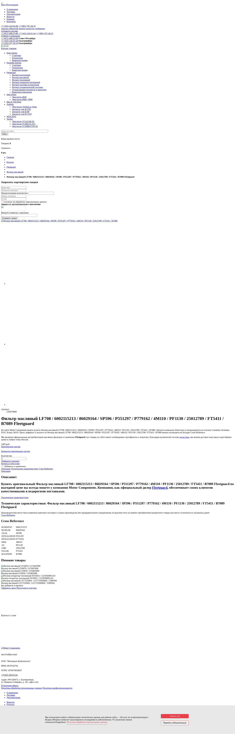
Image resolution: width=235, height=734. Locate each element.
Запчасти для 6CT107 (22, 114)
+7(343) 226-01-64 (9, 675)
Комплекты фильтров (22, 92)
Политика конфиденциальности (57, 688)
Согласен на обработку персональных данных (25, 202)
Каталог (10, 162)
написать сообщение (35, 28)
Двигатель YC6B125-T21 (23, 124)
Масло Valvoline (14, 102)
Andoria (10, 104)
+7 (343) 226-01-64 (27, 33)
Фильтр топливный (21, 80)
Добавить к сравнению (15, 466)
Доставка (11, 12)
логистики (184, 437)
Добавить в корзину (10, 461)
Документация (13, 14)
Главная (10, 157)
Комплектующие (20, 60)
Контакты (11, 21)
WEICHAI (11, 116)
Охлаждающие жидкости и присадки (29, 90)
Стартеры (16, 55)
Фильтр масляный (20, 77)
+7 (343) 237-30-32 (9, 43)
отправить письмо (9, 31)
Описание (5, 469)
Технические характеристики (24, 469)
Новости (11, 16)
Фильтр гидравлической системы (27, 87)
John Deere (11, 94)
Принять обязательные (174, 723)
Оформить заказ (8, 588)
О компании (12, 9)
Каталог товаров (8, 48)
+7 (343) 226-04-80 (9, 26)
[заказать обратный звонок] (2, 46)
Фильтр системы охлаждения (25, 85)
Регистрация (12, 5)
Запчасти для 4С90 (20, 112)
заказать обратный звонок (13, 28)
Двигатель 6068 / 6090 (22, 99)
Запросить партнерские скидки (15, 451)
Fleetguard (11, 72)
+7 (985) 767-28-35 (27, 26)
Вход (3, 5)
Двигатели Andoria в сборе (24, 107)
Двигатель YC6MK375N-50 (25, 126)
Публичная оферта (9, 685)
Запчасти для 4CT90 (21, 109)
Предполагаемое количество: (15, 193)
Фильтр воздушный (21, 75)
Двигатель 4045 (19, 97)
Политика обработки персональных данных (21, 688)
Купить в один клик (10, 463)
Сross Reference (46, 469)
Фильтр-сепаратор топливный (26, 82)
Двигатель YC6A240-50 (23, 121)
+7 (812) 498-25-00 (9, 38)
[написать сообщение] (5, 46)
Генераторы (17, 58)
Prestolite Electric (14, 63)
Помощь (10, 19)
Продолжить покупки (26, 588)
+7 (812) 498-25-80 (9, 33)
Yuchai (10, 119)
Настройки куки (9, 655)
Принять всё (175, 716)
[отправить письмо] (8, 46)
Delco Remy (12, 53)
